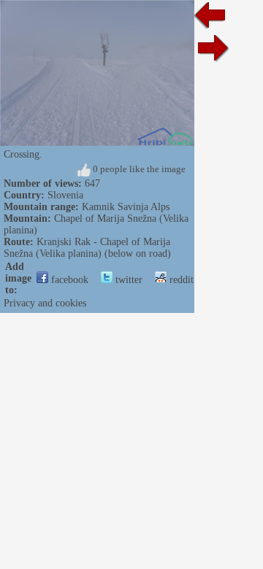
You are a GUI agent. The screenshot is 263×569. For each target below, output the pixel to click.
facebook (68, 279)
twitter (127, 279)
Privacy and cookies (45, 303)
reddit (180, 279)
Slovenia (65, 195)
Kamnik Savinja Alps (125, 206)
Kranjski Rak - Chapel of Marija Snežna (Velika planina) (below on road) (87, 247)
